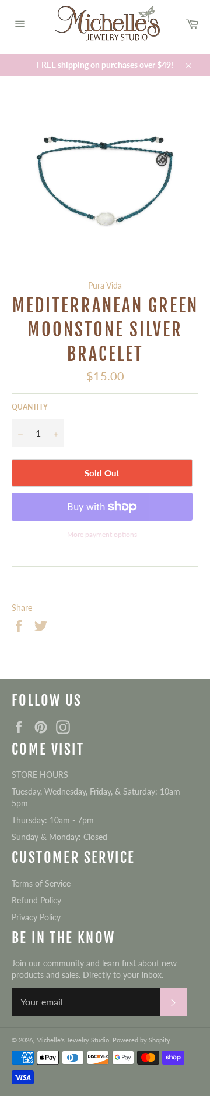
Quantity (30, 407)
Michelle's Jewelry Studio (72, 1040)
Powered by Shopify (141, 1040)
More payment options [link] (102, 534)
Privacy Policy (36, 917)
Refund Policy (36, 900)
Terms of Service (41, 883)
